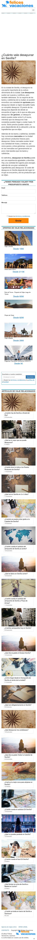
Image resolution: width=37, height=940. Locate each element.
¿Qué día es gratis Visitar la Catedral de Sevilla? (18, 756)
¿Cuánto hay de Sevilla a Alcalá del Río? (17, 414)
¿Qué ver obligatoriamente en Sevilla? (18, 705)
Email (3, 188)
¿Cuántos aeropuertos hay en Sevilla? (18, 628)
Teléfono (3, 195)
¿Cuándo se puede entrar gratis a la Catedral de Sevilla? (17, 520)
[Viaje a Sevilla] (18, 238)
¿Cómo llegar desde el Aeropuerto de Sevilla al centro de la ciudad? (18, 679)
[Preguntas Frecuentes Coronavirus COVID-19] (18, 354)
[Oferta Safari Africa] (18, 263)
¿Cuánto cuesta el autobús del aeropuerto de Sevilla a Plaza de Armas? (16, 600)
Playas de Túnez (9, 315)
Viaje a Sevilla (9, 246)
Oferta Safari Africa (10, 269)
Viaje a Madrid (9, 338)
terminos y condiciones (18, 380)
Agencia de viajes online (9, 927)
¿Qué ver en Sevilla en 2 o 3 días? (17, 494)
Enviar (18, 220)
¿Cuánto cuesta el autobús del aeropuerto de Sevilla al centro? (16, 547)
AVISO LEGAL (23, 927)
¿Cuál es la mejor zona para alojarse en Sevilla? (18, 783)
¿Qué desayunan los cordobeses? (17, 730)
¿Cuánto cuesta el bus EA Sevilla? (17, 859)
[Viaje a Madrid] (18, 332)
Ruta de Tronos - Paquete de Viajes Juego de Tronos (17, 293)
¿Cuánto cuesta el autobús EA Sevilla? (18, 809)
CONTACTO (5, 930)
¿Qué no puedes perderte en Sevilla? (18, 834)
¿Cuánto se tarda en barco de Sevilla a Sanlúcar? (18, 912)
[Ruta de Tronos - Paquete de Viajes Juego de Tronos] (18, 282)
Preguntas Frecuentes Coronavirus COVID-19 (17, 361)
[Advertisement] (18, 34)
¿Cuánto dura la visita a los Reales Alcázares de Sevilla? (17, 468)
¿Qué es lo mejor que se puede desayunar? (15, 441)
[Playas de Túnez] (18, 304)
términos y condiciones (22, 216)
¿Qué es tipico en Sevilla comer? (16, 573)
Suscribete (30, 377)
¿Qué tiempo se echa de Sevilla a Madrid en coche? (16, 885)
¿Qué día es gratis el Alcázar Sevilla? (18, 653)
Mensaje (3, 202)
